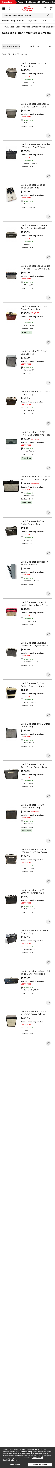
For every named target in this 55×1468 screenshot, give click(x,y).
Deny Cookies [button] (15, 1464)
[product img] (11, 73)
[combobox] (41, 46)
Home (5, 27)
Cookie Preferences (11, 1460)
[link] (36, 65)
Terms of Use (37, 1458)
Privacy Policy (26, 1452)
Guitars (5, 20)
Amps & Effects (18, 20)
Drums (44, 20)
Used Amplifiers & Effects (27, 27)
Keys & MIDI (33, 20)
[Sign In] (45, 8)
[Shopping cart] (51, 8)
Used (11, 27)
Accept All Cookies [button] (40, 1464)
